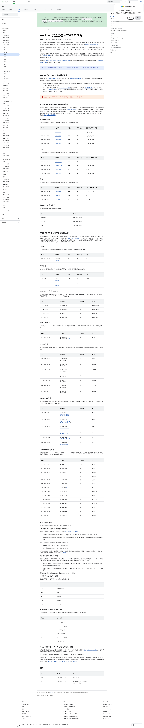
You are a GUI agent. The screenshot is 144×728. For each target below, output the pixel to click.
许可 (40, 724)
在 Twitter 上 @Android (68, 704)
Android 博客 (66, 709)
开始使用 (11, 9)
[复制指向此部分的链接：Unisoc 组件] (49, 344)
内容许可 (51, 692)
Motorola (64, 661)
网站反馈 (51, 724)
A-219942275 (58, 132)
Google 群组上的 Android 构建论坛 (71, 716)
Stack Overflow (107, 716)
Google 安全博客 (67, 711)
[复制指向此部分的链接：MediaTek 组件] (51, 323)
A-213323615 (58, 166)
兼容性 (34, 9)
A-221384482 (58, 143)
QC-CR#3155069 (64, 439)
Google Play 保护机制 (75, 78)
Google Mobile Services (109, 713)
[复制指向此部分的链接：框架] (44, 149)
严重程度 (75, 109)
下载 (23, 709)
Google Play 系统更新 (50, 115)
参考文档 (59, 9)
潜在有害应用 (88, 88)
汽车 (52, 9)
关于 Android (25, 724)
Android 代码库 (25, 704)
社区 (31, 724)
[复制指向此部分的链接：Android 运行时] (51, 119)
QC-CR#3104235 (64, 428)
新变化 (3, 9)
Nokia (69, 661)
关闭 (130, 18)
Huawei (55, 661)
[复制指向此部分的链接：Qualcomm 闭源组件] (55, 450)
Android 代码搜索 (25, 1)
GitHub (23, 718)
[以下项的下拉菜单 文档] (17, 2)
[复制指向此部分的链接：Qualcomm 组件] (52, 398)
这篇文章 (64, 553)
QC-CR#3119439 (64, 421)
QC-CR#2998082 (64, 422)
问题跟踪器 (106, 718)
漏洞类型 (69, 109)
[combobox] (114, 1)
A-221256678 (58, 140)
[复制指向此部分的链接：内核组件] (47, 266)
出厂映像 (24, 713)
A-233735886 (58, 169)
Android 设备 (43, 9)
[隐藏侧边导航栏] (18, 725)
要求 (23, 706)
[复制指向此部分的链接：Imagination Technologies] (59, 291)
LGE (60, 661)
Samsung (75, 661)
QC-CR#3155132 (64, 444)
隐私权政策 (45, 724)
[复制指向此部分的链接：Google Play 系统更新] (56, 205)
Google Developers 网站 (90, 650)
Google (50, 661)
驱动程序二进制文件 (26, 716)
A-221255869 (58, 136)
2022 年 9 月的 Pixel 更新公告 (91, 67)
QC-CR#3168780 (64, 414)
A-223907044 (58, 162)
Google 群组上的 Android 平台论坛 (71, 713)
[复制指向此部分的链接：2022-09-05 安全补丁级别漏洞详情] (70, 233)
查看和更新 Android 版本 (91, 44)
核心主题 (26, 9)
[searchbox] (10, 14)
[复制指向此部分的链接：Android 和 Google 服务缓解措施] (68, 75)
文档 (14, 1)
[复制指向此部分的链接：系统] (44, 179)
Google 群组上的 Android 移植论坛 (71, 718)
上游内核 (57, 260)
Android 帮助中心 (107, 704)
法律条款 (35, 724)
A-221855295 (58, 192)
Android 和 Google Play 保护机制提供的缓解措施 (57, 60)
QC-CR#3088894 (64, 415)
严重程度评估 (46, 56)
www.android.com (107, 711)
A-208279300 (58, 173)
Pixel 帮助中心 (106, 706)
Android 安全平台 (53, 78)
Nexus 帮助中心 (107, 709)
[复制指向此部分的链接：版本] (45, 668)
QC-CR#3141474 (64, 433)
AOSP (41, 30)
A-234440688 (58, 199)
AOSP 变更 (45, 23)
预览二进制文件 (25, 711)
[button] (9, 24)
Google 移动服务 (51, 90)
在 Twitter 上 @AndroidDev (69, 706)
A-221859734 (58, 195)
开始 (138, 18)
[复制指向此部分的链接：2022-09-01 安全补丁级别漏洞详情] (69, 105)
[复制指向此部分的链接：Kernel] (45, 246)
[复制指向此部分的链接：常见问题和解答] (54, 523)
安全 (19, 9)
